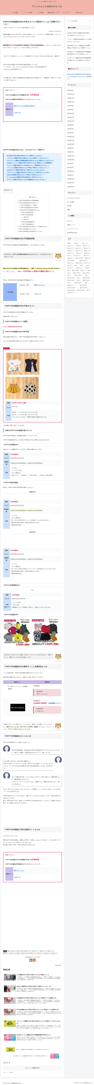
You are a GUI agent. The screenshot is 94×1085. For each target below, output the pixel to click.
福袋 (5, 951)
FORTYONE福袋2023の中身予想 (29, 207)
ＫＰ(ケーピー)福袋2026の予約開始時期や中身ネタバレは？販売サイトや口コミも (79, 60)
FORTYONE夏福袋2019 (28, 222)
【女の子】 (26, 219)
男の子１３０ (41, 953)
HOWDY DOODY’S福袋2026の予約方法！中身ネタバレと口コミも (78, 34)
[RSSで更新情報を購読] (34, 960)
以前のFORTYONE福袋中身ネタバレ (30, 210)
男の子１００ (33, 953)
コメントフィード (72, 229)
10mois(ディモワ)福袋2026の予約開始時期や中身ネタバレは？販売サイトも (79, 53)
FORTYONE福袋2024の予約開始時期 (29, 200)
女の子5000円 (21, 951)
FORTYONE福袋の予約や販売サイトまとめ (30, 231)
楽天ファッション (19, 106)
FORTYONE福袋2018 (27, 224)
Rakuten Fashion (29, 106)
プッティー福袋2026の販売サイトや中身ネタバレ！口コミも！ (79, 40)
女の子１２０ (44, 951)
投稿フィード (71, 225)
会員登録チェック (54, 703)
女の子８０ (7, 953)
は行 (10, 951)
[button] (90, 21)
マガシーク (17, 112)
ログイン (70, 221)
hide (11, 190)
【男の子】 (26, 217)
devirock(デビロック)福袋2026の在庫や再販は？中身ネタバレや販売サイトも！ (79, 47)
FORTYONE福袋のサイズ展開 (28, 205)
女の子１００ (28, 951)
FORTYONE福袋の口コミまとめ (27, 229)
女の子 (14, 951)
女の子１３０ (51, 951)
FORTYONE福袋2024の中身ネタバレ (29, 203)
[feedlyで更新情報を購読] (30, 960)
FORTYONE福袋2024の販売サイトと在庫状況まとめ (33, 226)
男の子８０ (48, 953)
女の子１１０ (36, 951)
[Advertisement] (32, 134)
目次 (30, 197)
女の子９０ (13, 953)
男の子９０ (55, 953)
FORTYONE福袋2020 (27, 212)
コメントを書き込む (32, 1068)
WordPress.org (71, 232)
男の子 (19, 953)
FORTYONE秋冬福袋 (27, 214)
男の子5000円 (26, 953)
